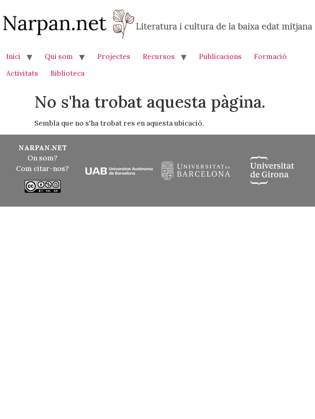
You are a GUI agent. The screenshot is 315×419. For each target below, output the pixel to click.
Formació (270, 56)
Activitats (22, 73)
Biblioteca (67, 73)
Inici (13, 56)
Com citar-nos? (42, 168)
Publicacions (220, 56)
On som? (42, 157)
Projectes (113, 56)
